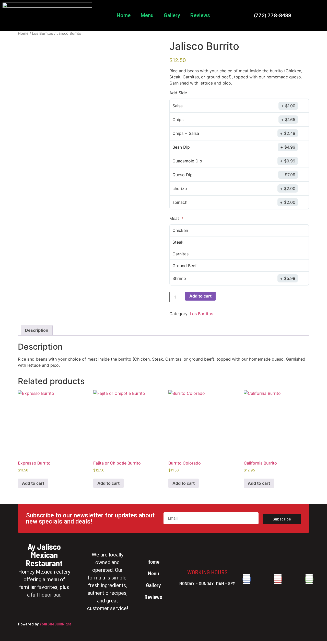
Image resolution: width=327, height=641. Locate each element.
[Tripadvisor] (309, 579)
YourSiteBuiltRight (55, 624)
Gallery (172, 15)
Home (124, 15)
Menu (147, 15)
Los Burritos (42, 33)
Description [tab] (36, 330)
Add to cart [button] (33, 483)
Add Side (178, 92)
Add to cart (200, 296)
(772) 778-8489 (272, 15)
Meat (174, 218)
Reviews (200, 15)
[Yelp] (278, 579)
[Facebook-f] (246, 579)
